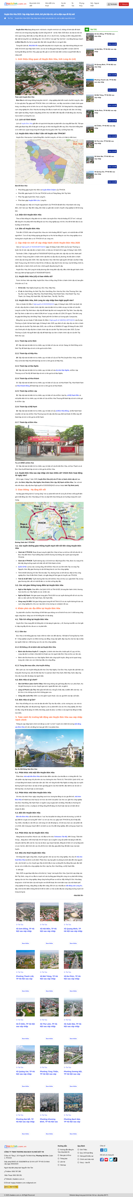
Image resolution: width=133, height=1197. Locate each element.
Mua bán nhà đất (35, 4)
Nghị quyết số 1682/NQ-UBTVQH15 (62, 320)
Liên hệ (62, 1162)
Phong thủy (81, 4)
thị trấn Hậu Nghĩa (62, 370)
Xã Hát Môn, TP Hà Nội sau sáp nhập (48, 930)
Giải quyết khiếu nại (86, 1156)
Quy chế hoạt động (86, 1153)
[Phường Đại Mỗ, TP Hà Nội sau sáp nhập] (25, 1111)
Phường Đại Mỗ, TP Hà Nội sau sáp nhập (25, 1120)
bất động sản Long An (74, 886)
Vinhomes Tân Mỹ (60, 836)
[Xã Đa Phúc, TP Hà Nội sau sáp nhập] (73, 968)
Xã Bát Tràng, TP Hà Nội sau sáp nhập (49, 977)
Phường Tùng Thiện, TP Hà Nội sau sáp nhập (49, 1074)
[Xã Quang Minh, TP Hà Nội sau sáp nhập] (73, 921)
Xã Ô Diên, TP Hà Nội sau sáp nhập (25, 1025)
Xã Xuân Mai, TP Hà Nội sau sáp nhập (72, 1025)
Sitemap (63, 1165)
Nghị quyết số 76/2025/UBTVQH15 (33, 247)
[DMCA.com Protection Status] (11, 1188)
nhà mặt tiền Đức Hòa (32, 776)
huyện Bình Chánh (49, 190)
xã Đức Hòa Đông (62, 411)
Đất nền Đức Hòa (22, 816)
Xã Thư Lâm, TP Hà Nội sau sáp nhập (48, 1025)
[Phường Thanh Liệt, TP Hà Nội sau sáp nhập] (25, 968)
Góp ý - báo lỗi (84, 1162)
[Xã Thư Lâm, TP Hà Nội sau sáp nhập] (49, 1016)
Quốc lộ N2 (22, 567)
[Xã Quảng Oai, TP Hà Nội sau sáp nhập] (25, 1063)
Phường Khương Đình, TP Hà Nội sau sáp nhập (49, 1121)
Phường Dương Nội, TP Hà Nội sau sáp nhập (73, 1074)
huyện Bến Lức (34, 200)
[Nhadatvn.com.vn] (15, 5)
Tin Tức (73, 4)
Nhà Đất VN (33, 45)
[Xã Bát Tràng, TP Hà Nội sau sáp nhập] (49, 968)
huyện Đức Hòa (27, 123)
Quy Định (81, 1146)
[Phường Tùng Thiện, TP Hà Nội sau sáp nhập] (49, 1063)
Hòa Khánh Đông (23, 386)
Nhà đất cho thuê (50, 4)
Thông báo (63, 1158)
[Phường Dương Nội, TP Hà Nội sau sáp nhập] (73, 1063)
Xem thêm (25, 943)
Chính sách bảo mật (86, 1159)
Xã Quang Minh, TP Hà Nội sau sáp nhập (73, 930)
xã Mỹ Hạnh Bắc (73, 395)
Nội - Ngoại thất (95, 4)
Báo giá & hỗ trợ (65, 1155)
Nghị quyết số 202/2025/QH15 (43, 304)
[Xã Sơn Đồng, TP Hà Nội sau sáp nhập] (25, 921)
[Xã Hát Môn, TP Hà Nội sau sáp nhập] (49, 921)
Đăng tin (125, 4)
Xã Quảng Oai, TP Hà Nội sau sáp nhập (25, 1072)
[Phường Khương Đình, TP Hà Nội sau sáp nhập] (49, 1111)
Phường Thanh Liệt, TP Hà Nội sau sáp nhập (25, 978)
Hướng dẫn (62, 1146)
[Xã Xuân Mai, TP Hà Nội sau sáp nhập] (73, 1016)
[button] (108, 4)
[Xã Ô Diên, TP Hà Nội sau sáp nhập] (25, 1016)
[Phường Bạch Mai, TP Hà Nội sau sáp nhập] (73, 1111)
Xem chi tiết (112, 44)
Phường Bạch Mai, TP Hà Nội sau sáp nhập (72, 1121)
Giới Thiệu (83, 1149)
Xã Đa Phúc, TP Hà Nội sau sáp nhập (72, 977)
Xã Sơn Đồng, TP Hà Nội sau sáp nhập (25, 930)
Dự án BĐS (63, 4)
